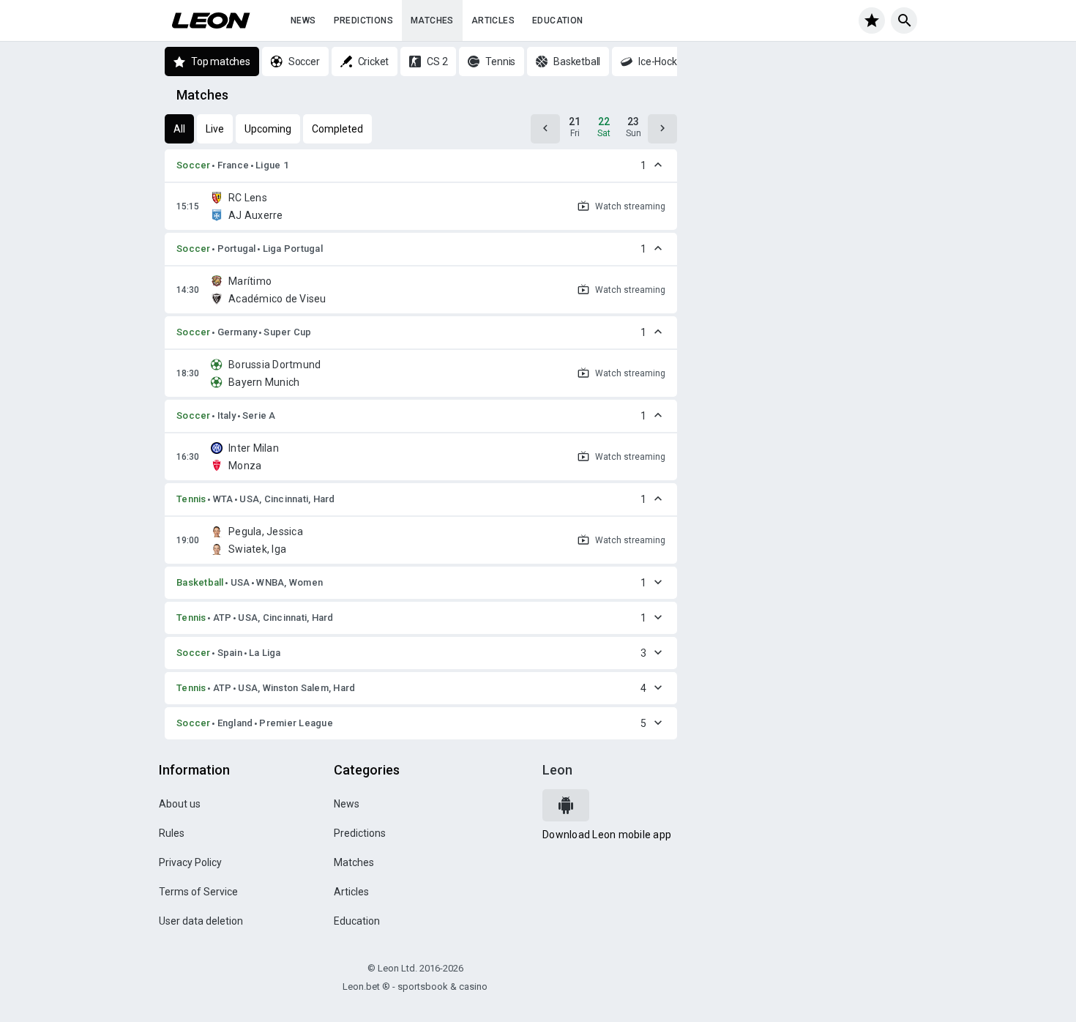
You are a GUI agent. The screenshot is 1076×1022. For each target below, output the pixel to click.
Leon (557, 769)
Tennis (191, 498)
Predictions (363, 20)
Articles (493, 20)
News (303, 20)
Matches (432, 20)
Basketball (200, 582)
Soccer (193, 165)
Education (557, 20)
